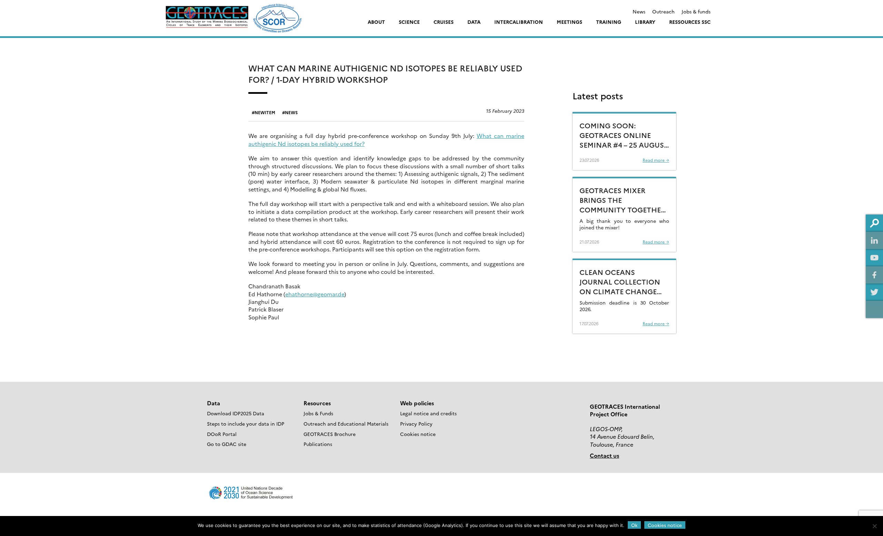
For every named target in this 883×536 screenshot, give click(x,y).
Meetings (569, 21)
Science (409, 21)
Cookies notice (418, 433)
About (376, 21)
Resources (317, 403)
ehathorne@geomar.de (314, 294)
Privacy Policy (416, 423)
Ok (634, 525)
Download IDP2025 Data (235, 413)
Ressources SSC (690, 21)
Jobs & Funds (318, 413)
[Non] (874, 526)
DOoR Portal (222, 433)
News (639, 11)
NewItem (265, 112)
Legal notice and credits (428, 413)
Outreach (663, 11)
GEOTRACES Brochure (330, 433)
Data (473, 21)
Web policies (417, 403)
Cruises (444, 21)
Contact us (604, 455)
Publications (318, 443)
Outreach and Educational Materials (346, 423)
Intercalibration (518, 21)
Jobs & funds (696, 11)
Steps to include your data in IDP (245, 423)
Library (645, 21)
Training (608, 21)
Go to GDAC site (226, 443)
